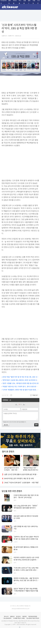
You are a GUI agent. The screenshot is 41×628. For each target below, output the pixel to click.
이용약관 (24, 616)
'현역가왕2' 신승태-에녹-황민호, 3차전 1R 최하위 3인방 (20, 380)
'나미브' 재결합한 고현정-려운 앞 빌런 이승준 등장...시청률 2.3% (20, 390)
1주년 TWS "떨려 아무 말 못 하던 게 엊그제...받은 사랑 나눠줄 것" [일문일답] (20, 377)
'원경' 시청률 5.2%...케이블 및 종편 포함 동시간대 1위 (20, 383)
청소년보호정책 (7, 618)
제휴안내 (12, 616)
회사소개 (6, 616)
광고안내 (18, 616)
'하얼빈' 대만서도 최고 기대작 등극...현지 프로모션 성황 (20, 387)
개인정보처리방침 (32, 616)
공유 (11, 395)
